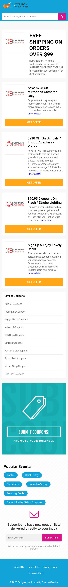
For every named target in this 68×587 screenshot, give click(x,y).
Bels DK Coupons (13, 304)
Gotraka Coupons (14, 343)
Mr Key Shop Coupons (16, 366)
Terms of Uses (35, 573)
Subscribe (51, 537)
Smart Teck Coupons (15, 358)
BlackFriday (32, 475)
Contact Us (33, 567)
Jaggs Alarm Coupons (16, 319)
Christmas (13, 484)
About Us (19, 567)
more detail (35, 113)
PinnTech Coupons (14, 374)
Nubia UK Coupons (14, 327)
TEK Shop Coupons (14, 335)
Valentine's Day (38, 484)
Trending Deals (15, 493)
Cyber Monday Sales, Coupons (24, 502)
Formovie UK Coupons (16, 350)
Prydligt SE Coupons (15, 311)
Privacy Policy (50, 567)
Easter (10, 475)
